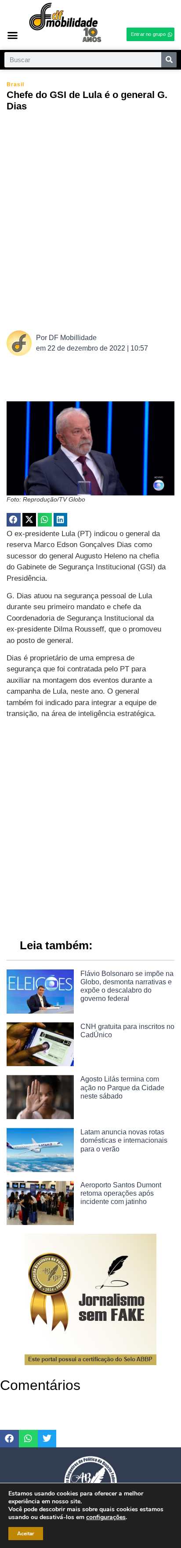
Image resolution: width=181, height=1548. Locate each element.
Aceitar (25, 1533)
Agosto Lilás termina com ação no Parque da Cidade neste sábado (122, 1087)
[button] (12, 35)
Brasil (15, 84)
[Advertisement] (90, 220)
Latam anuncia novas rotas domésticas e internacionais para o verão (123, 1140)
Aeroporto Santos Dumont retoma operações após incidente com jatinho (120, 1193)
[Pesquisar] (169, 59)
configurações (106, 1517)
